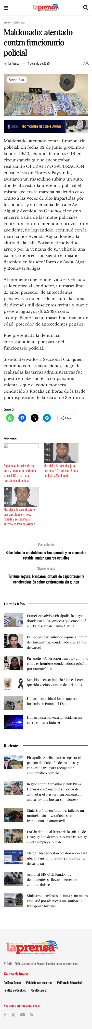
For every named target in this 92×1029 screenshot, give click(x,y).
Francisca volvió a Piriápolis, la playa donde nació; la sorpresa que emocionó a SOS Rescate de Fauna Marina (56, 620)
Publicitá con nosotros (39, 982)
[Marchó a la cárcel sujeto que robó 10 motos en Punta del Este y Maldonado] (61, 453)
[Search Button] (85, 7)
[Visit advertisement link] (46, 126)
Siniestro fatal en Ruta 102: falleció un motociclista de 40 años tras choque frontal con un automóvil (55, 815)
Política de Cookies (15, 990)
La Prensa (13, 63)
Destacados (19, 22)
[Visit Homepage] (46, 7)
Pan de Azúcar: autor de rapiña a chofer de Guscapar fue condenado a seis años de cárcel (57, 642)
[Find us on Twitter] (13, 1015)
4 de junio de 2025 (39, 63)
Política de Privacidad (69, 982)
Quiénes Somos (12, 982)
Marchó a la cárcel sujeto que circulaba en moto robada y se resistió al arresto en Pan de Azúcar (19, 516)
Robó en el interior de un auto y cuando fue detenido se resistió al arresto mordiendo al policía (20, 473)
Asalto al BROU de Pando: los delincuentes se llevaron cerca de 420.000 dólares (52, 879)
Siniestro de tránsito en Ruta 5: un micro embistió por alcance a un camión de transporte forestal (57, 900)
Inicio (7, 22)
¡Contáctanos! (39, 990)
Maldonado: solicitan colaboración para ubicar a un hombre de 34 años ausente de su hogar (57, 858)
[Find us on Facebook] (5, 1015)
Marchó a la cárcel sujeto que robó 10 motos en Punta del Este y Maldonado (61, 470)
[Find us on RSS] (31, 1015)
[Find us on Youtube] (22, 1015)
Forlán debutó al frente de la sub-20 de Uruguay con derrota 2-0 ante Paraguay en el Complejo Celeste (57, 836)
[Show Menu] (6, 7)
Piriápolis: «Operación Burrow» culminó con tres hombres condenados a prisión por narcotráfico (57, 663)
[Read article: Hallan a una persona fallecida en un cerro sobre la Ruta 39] (13, 722)
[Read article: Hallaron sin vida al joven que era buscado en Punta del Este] (13, 703)
